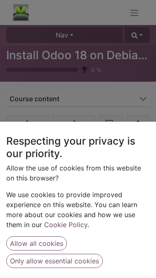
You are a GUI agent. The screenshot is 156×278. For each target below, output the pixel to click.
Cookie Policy (65, 224)
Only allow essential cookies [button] (54, 261)
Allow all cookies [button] (36, 243)
